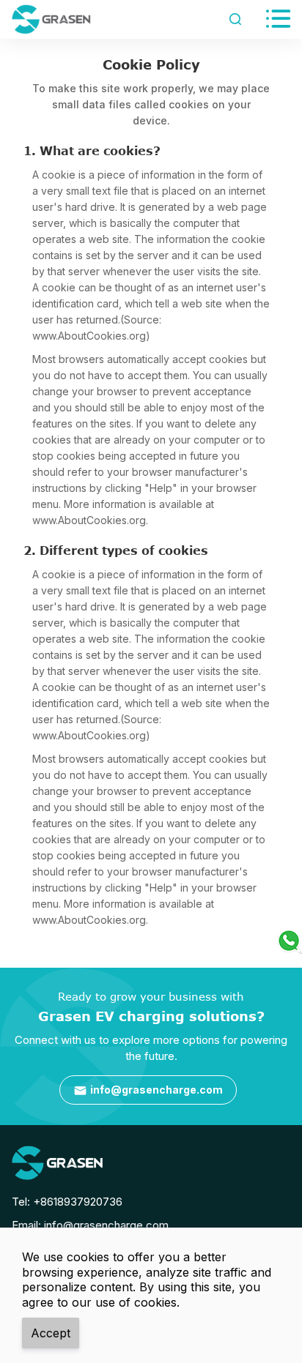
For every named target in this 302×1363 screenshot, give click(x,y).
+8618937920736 (77, 1202)
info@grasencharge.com (148, 1090)
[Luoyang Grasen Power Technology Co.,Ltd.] (57, 1163)
